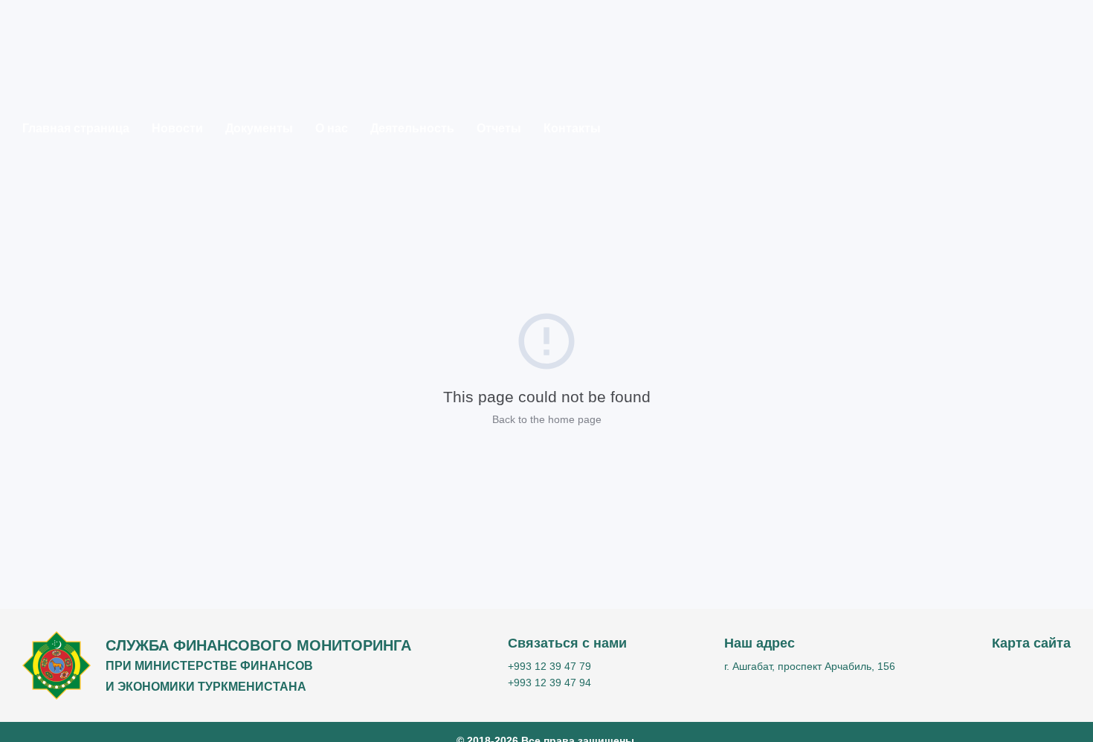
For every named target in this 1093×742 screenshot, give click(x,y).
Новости (177, 128)
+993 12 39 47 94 (549, 682)
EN (1049, 178)
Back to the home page (547, 419)
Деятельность (412, 128)
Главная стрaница (75, 128)
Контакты (572, 128)
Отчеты (499, 128)
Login (991, 153)
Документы (259, 128)
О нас (331, 128)
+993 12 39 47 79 (549, 666)
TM (1049, 155)
